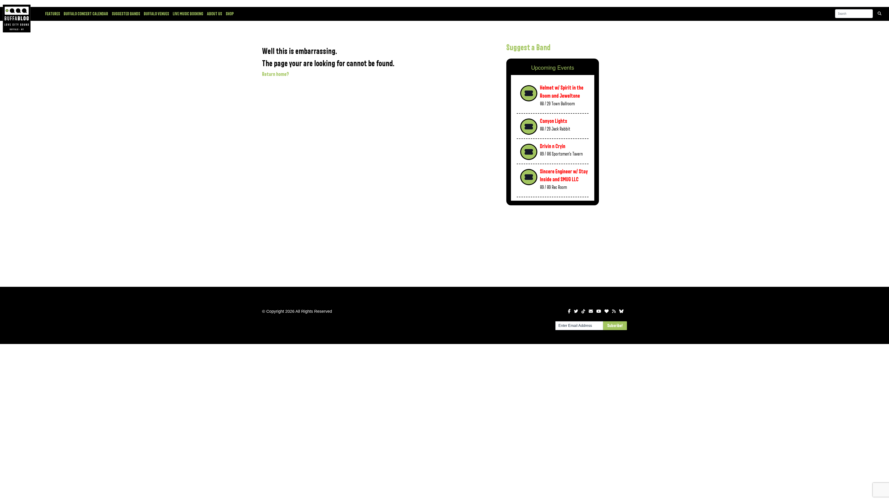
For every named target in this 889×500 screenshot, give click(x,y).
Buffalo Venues (156, 14)
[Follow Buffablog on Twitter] (576, 311)
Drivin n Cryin (552, 146)
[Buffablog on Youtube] (598, 311)
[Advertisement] (552, 245)
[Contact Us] (591, 311)
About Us (214, 14)
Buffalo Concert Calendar (86, 14)
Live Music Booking (188, 14)
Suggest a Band (528, 48)
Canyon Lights (553, 121)
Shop (230, 14)
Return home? (275, 74)
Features (52, 14)
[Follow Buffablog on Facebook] (569, 311)
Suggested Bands (126, 14)
